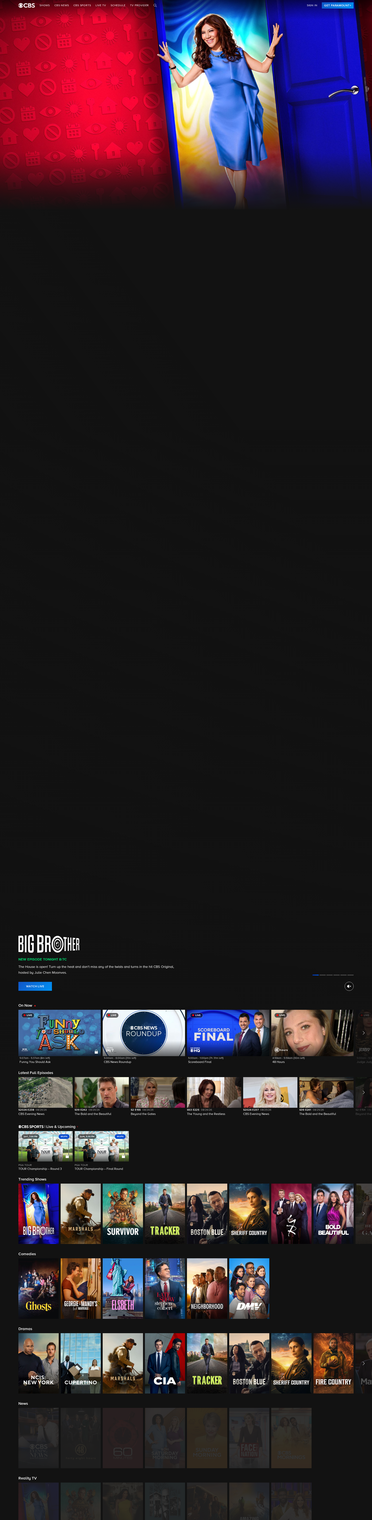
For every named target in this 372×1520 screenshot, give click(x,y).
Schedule (118, 5)
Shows (45, 5)
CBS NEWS (61, 5)
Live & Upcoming (60, 1127)
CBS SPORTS (82, 5)
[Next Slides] (363, 1151)
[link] (338, 5)
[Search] (155, 5)
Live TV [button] (101, 5)
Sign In (312, 5)
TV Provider (139, 5)
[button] (59, 1039)
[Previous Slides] (9, 1151)
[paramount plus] (26, 5)
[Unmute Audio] (349, 986)
